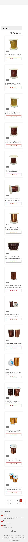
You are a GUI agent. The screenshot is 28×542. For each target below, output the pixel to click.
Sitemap (13, 535)
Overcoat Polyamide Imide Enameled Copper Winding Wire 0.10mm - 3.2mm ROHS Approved (13, 287)
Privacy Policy (7, 535)
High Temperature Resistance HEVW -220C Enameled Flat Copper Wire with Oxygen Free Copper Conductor (13, 56)
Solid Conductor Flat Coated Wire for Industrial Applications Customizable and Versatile (13, 258)
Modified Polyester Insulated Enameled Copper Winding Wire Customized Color (13, 345)
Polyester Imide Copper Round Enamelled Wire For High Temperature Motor (13, 316)
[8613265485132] (15, 531)
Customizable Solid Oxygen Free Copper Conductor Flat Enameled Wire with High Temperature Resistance (13, 229)
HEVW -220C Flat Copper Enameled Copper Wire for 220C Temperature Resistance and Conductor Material (13, 114)
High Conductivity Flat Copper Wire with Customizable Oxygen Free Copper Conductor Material (12, 171)
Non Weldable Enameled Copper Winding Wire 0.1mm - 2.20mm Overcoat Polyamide (12, 403)
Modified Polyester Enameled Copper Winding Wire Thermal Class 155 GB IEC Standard (13, 374)
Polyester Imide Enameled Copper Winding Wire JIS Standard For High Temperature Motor (13, 461)
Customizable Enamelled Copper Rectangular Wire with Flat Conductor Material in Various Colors (13, 200)
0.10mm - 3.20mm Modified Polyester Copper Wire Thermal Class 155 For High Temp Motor (13, 489)
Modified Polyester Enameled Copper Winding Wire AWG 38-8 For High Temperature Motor (13, 432)
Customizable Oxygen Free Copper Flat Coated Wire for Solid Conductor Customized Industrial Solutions (13, 85)
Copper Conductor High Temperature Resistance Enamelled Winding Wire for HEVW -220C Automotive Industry (13, 142)
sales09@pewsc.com (7, 527)
